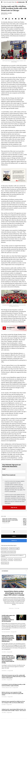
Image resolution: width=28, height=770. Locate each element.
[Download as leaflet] (18, 18)
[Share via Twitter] (6, 18)
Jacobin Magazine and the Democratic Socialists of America (12, 556)
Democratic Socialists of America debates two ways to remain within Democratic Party (10, 520)
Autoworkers (4, 548)
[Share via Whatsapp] (9, 18)
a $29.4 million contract (15, 382)
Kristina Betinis (4, 13)
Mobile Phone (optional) (8, 475)
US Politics (4, 559)
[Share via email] (15, 18)
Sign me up (14, 507)
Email (3, 469)
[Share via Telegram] (12, 18)
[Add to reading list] (25, 18)
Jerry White (9, 13)
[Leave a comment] (22, 18)
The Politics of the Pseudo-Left (8, 551)
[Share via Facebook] (2, 18)
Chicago (10, 559)
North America (5, 563)
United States (18, 559)
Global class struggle (14, 548)
